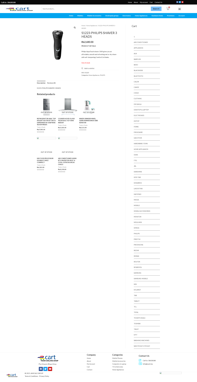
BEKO (136, 65)
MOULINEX (138, 222)
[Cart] (168, 9)
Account (182, 16)
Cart (151, 2)
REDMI (136, 250)
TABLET (137, 301)
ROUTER (137, 262)
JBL (135, 166)
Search (156, 9)
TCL (135, 307)
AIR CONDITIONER (141, 42)
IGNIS (136, 155)
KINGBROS (138, 183)
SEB (135, 284)
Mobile (137, 205)
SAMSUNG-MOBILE (141, 278)
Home (130, 2)
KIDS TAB (137, 177)
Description (41, 83)
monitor (137, 217)
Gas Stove (138, 138)
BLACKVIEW (138, 70)
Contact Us (158, 2)
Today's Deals (139, 318)
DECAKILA (137, 104)
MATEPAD (137, 194)
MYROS (136, 228)
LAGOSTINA (138, 188)
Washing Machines (141, 340)
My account (144, 2)
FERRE (136, 127)
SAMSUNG (137, 273)
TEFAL (136, 312)
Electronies (139, 115)
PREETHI (137, 239)
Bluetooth (138, 76)
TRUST (136, 329)
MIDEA (136, 200)
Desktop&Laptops (112, 16)
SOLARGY (137, 290)
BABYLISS (137, 59)
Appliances (138, 48)
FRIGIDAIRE (138, 132)
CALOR (136, 82)
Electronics (127, 16)
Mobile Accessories (94, 16)
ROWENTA (138, 267)
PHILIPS (102, 75)
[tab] (41, 83)
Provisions (170, 16)
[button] (179, 9)
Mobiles (80, 16)
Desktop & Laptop (141, 110)
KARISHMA (138, 172)
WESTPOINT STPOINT (142, 346)
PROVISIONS (138, 245)
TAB (135, 295)
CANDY (136, 87)
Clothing (138, 98)
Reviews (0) (51, 83)
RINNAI (136, 256)
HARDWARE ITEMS (141, 143)
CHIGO (136, 93)
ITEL (135, 160)
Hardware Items (157, 16)
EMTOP (136, 121)
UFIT (135, 335)
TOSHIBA (137, 323)
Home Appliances (141, 16)
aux (135, 53)
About (136, 2)
